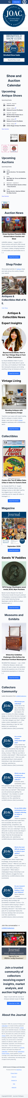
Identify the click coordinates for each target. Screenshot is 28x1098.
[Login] (24, 2)
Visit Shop (5, 308)
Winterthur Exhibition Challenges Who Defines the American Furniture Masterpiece (14, 657)
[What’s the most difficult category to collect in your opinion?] (7, 852)
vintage (20, 420)
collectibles (4, 1051)
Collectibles (5, 1025)
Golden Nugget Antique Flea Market (16, 125)
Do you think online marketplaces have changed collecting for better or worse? (20, 812)
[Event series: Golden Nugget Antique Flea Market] (15, 123)
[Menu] (25, 15)
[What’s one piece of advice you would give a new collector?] (7, 778)
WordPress (19, 1069)
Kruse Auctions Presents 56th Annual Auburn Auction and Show (14, 236)
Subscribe (16, 2)
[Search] (9, 2)
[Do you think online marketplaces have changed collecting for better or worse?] (7, 813)
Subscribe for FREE (14, 1003)
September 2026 (13, 546)
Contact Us (14, 1080)
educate (22, 1047)
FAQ (14, 1083)
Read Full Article (14, 257)
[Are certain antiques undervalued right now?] (7, 741)
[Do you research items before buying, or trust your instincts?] (7, 891)
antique (19, 269)
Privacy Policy (14, 1073)
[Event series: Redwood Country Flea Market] (15, 108)
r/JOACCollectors (21, 696)
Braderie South (11, 105)
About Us (14, 1076)
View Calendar (5, 129)
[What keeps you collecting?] (7, 707)
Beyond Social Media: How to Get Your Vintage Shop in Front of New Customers (14, 355)
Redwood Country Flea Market (15, 110)
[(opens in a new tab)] (14, 138)
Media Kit (14, 1087)
